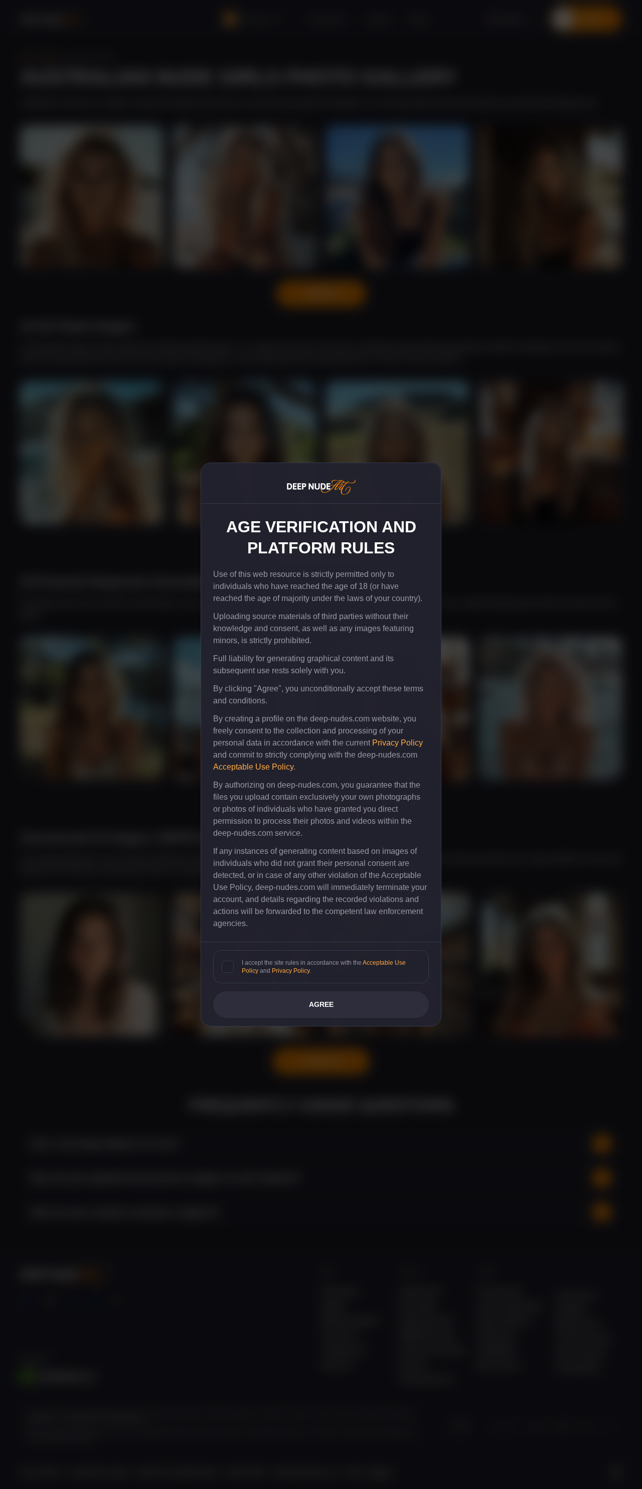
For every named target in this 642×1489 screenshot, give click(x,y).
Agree (321, 1004)
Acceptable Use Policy (253, 767)
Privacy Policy (397, 742)
